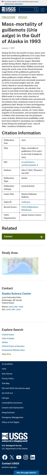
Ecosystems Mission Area (13, 350)
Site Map (5, 383)
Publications (8, 17)
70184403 (25, 202)
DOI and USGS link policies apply (16, 388)
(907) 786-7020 (13, 309)
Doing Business (8, 413)
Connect (8, 236)
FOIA (4, 369)
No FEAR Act (7, 393)
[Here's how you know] (23, 3)
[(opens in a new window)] (5, 457)
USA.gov (5, 398)
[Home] (9, 12)
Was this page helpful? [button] (26, 473)
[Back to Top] (38, 466)
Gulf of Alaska (8, 338)
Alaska (5, 342)
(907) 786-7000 (16, 307)
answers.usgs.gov (9, 467)
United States (8, 334)
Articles (22, 17)
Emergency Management (12, 417)
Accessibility (7, 364)
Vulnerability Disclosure (12, 403)
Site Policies (7, 374)
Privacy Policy (8, 379)
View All (5, 354)
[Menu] (42, 10)
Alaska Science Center (16, 293)
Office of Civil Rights (10, 422)
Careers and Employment (12, 408)
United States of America (13, 346)
